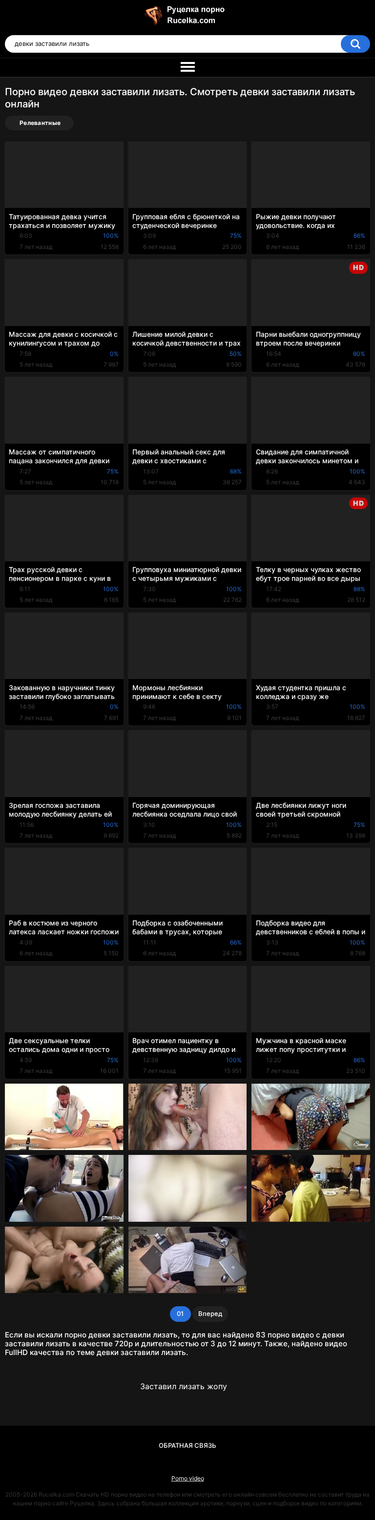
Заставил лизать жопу (183, 1386)
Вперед (210, 1313)
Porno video (187, 1478)
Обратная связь (187, 1445)
